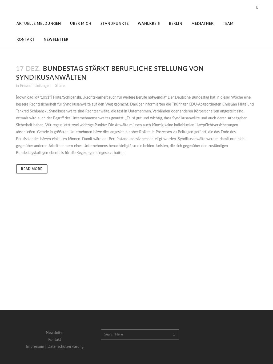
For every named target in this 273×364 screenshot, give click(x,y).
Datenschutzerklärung (65, 347)
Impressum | (36, 347)
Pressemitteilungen (35, 86)
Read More (31, 169)
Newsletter (55, 333)
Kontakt (54, 340)
